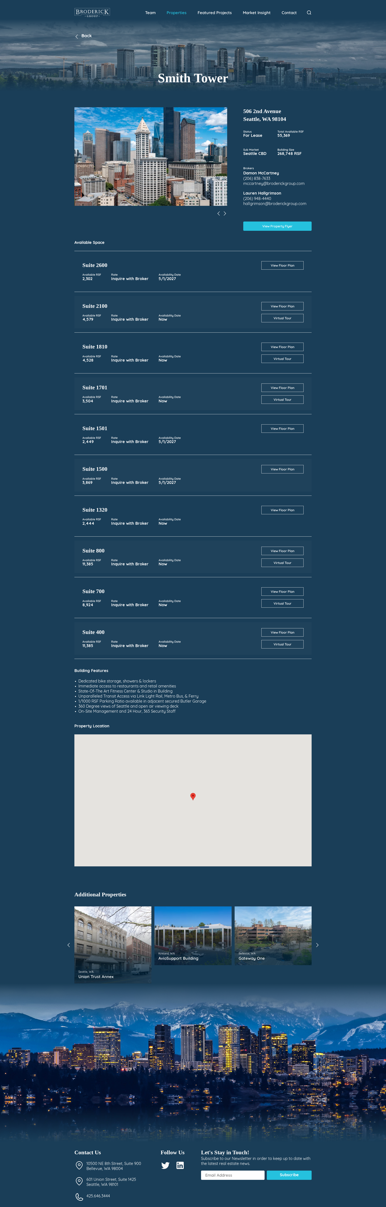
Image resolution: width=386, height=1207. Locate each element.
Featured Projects (215, 12)
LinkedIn (180, 1165)
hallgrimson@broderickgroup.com (274, 204)
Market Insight (257, 12)
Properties (177, 12)
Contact (289, 12)
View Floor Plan (282, 265)
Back (86, 36)
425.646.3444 (98, 1196)
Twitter (165, 1165)
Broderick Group (92, 12)
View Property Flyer (277, 226)
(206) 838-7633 (256, 179)
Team (150, 12)
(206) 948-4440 (257, 199)
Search (309, 12)
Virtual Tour (283, 318)
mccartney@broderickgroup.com (274, 184)
